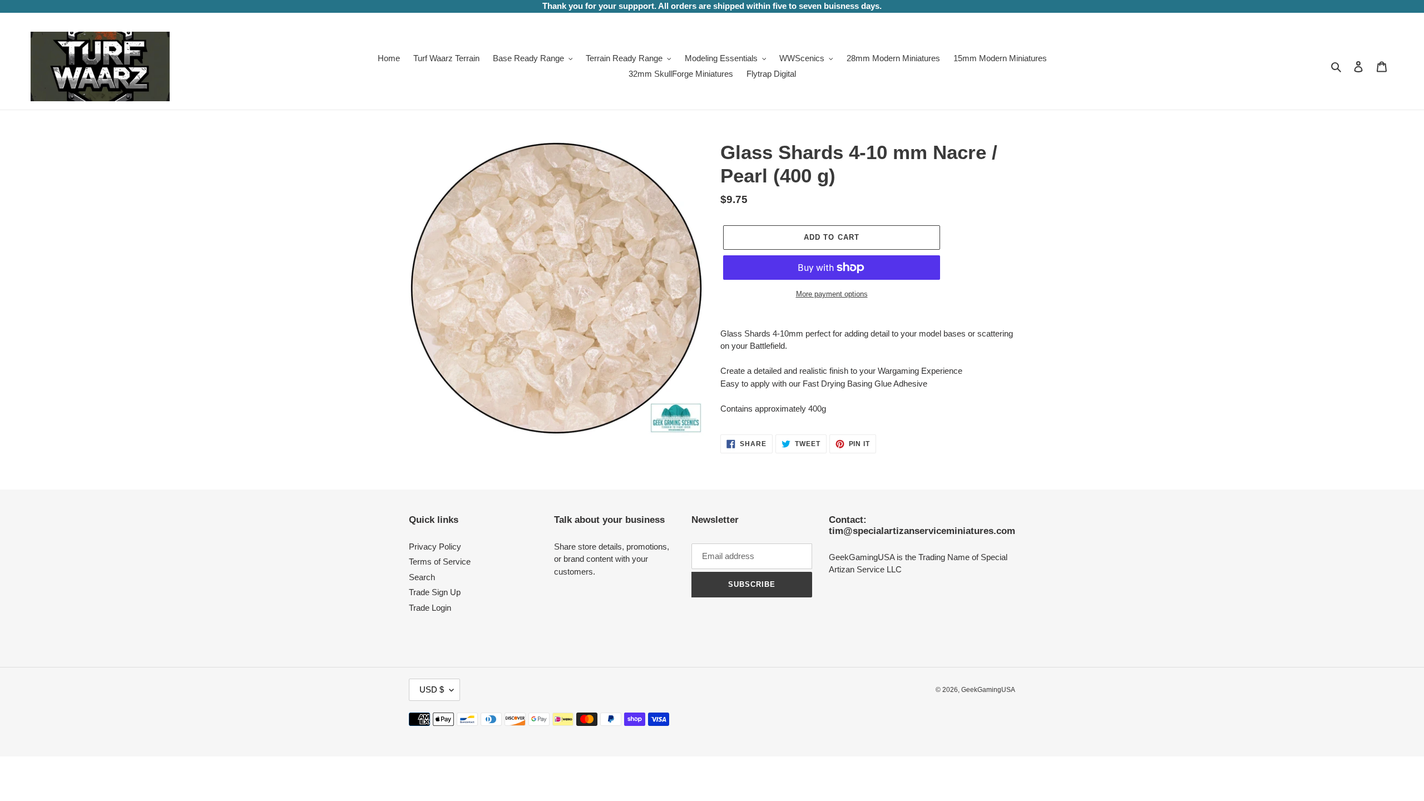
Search (422, 577)
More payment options (832, 294)
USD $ (431, 689)
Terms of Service (440, 561)
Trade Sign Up (435, 592)
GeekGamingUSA (988, 690)
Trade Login (430, 607)
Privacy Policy (435, 546)
